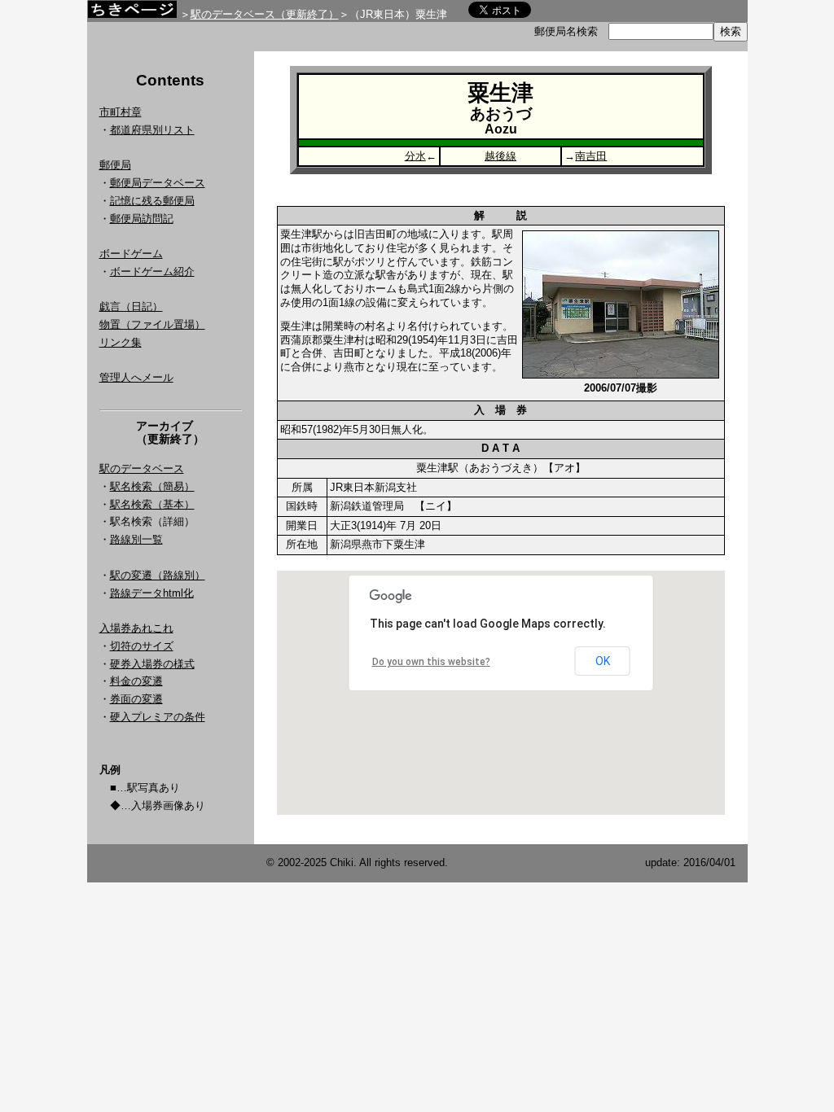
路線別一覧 (136, 539)
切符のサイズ (141, 646)
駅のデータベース (141, 468)
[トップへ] (132, 13)
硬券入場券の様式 (152, 664)
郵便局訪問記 (141, 218)
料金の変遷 (136, 681)
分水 (415, 156)
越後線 (500, 156)
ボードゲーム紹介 (152, 271)
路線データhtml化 (152, 593)
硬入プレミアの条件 (157, 717)
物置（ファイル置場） (152, 324)
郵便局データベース (157, 183)
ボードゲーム (131, 253)
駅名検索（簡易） (152, 486)
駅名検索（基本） (152, 504)
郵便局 (115, 165)
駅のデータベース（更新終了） (265, 14)
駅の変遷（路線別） (157, 575)
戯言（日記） (131, 306)
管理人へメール (136, 377)
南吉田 (591, 156)
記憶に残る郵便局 (152, 201)
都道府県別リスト (152, 130)
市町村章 (120, 112)
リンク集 (120, 342)
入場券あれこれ (136, 628)
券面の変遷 (136, 699)
